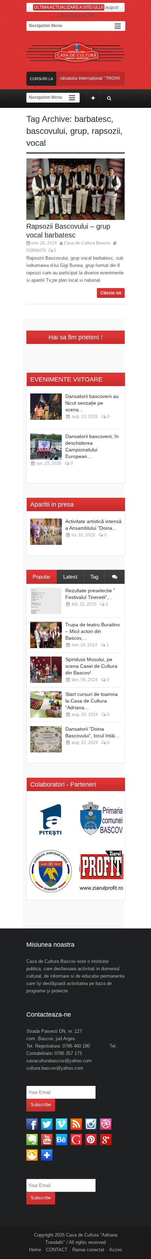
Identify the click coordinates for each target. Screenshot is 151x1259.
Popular (41, 577)
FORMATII (36, 250)
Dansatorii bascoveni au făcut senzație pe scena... (92, 402)
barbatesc (92, 119)
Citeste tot (110, 293)
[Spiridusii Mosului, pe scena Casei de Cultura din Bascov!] (46, 670)
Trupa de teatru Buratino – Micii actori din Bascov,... (92, 631)
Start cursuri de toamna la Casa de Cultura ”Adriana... (91, 700)
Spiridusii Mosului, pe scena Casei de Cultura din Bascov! (91, 666)
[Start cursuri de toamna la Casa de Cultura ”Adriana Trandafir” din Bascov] (46, 704)
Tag (94, 577)
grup (78, 131)
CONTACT (56, 1249)
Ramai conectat (88, 1249)
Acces (115, 1249)
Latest (70, 577)
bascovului (45, 131)
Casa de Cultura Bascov (87, 243)
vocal (36, 143)
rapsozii (106, 131)
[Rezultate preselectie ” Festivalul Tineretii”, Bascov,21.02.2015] (46, 601)
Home (35, 1249)
